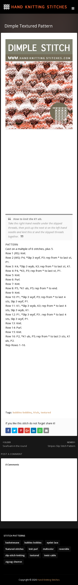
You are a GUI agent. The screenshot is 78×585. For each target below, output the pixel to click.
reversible (64, 549)
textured (46, 412)
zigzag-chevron (13, 561)
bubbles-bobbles (22, 412)
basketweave (12, 542)
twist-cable (50, 555)
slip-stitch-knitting (15, 555)
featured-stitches (14, 549)
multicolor (48, 549)
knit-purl (33, 549)
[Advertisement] (39, 172)
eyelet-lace (52, 542)
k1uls (36, 412)
